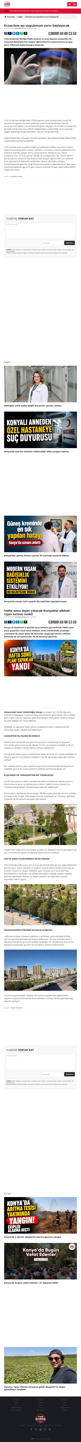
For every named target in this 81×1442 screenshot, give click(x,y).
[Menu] (70, 4)
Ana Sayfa (11, 17)
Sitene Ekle (57, 1425)
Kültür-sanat (64, 1407)
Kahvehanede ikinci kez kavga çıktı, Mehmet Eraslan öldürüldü (36, 11)
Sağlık (20, 17)
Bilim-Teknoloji (16, 1410)
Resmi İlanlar (16, 1407)
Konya (65, 1402)
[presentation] (5, 11)
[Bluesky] (13, 33)
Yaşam (64, 1410)
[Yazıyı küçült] (66, 33)
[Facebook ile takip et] (31, 1429)
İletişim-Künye (32, 1425)
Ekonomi (65, 1400)
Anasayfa (23, 1425)
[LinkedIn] (17, 33)
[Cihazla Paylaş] (25, 33)
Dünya (40, 1407)
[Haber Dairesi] (7, 4)
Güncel (16, 1400)
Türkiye (16, 1402)
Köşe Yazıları (40, 1410)
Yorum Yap (54, 33)
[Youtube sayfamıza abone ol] (40, 1429)
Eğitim (64, 1405)
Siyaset (40, 1400)
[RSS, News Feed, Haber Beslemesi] (49, 1429)
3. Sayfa (40, 1402)
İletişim (40, 1425)
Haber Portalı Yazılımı (42, 1439)
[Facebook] (5, 33)
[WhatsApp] (21, 33)
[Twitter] (9, 33)
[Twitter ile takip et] (36, 1429)
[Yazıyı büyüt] (61, 33)
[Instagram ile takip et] (45, 1429)
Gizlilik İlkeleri (48, 1425)
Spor (16, 1405)
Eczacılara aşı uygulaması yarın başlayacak (41, 17)
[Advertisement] (40, 101)
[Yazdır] (74, 33)
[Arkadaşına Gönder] (70, 33)
